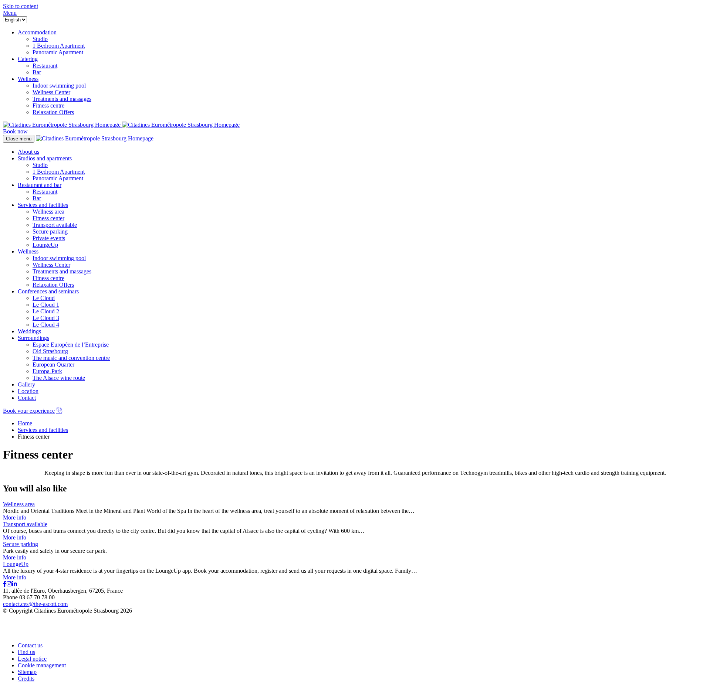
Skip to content (20, 6)
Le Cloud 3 (46, 318)
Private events (49, 238)
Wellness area (48, 211)
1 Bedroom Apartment (59, 171)
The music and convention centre (71, 358)
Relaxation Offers (53, 285)
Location (28, 391)
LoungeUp (45, 245)
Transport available (55, 225)
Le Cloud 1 (46, 305)
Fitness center (48, 218)
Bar (37, 198)
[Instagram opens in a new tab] (9, 584)
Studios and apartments (45, 158)
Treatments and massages (62, 271)
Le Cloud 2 (46, 311)
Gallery (26, 384)
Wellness (28, 251)
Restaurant (45, 191)
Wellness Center (51, 265)
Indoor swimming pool (59, 258)
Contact (27, 398)
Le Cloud (44, 298)
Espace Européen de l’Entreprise (71, 344)
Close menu (18, 139)
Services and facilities (43, 205)
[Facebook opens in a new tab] (5, 584)
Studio (40, 165)
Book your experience (29, 411)
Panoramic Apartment (58, 178)
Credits (26, 678)
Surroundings (33, 338)
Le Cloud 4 (46, 324)
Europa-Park (47, 371)
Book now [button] (15, 131)
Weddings (29, 331)
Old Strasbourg (50, 351)
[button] (10, 13)
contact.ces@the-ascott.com (35, 604)
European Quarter (53, 364)
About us (28, 152)
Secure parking (50, 231)
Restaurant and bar (39, 185)
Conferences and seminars (48, 291)
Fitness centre (48, 278)
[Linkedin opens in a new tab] (14, 584)
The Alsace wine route (59, 378)
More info (14, 517)
